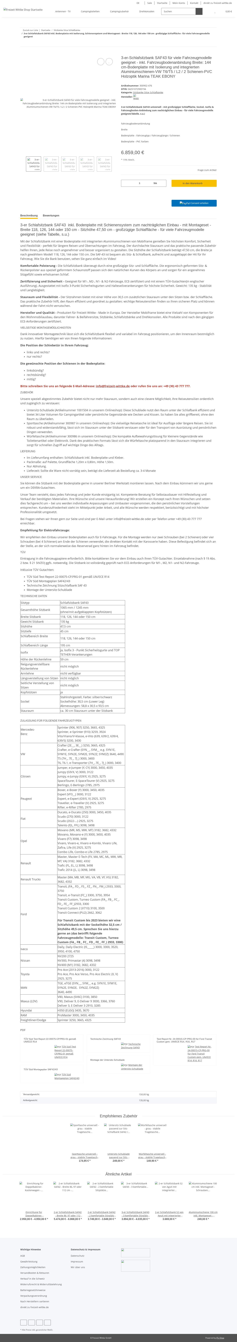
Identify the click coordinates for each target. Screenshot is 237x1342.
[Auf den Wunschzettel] (109, 61)
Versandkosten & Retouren (34, 1272)
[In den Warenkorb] (22, 54)
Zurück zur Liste (30, 30)
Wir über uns (78, 1267)
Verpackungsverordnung (33, 1295)
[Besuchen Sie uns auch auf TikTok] (47, 1322)
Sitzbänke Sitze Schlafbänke (148, 92)
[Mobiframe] (136, 96)
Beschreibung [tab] (29, 215)
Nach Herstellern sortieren (34, 1301)
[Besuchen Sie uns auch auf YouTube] (31, 1322)
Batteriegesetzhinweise (32, 1290)
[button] (208, 11)
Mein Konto (179, 3)
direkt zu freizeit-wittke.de (217, 3)
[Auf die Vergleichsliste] (100, 61)
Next (114, 164)
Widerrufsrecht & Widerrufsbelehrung (41, 1284)
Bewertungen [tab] (51, 215)
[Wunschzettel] (215, 11)
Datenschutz (77, 1255)
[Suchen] (199, 11)
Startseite (162, 3)
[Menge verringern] (124, 183)
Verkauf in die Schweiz (32, 1278)
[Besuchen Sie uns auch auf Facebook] (23, 1322)
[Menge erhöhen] (162, 183)
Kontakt (194, 3)
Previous (23, 164)
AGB (22, 1255)
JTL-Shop (220, 1338)
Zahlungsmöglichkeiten (32, 1267)
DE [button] (138, 3)
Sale (149, 3)
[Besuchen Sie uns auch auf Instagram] (39, 1322)
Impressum (77, 1261)
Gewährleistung (28, 1261)
